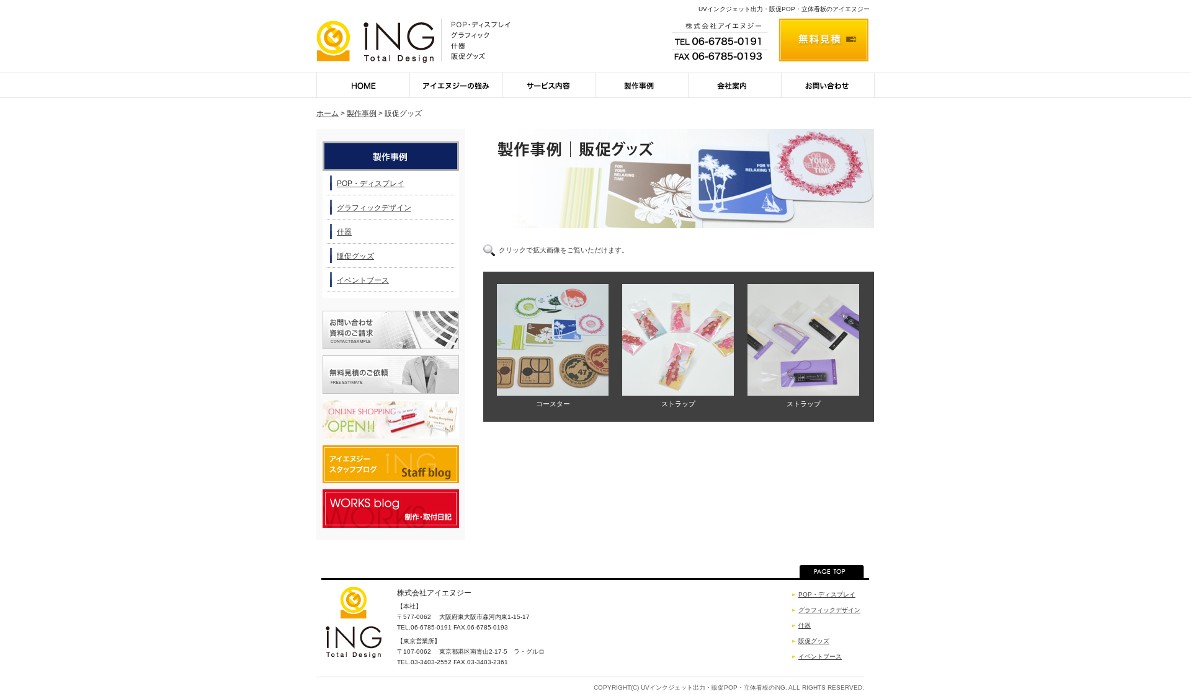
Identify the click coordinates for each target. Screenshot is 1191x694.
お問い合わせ (828, 85)
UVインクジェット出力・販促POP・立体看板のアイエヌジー (784, 9)
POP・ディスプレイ (370, 183)
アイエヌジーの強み (455, 85)
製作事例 (642, 85)
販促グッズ (355, 256)
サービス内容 (549, 85)
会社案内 (735, 85)
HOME (362, 85)
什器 (344, 232)
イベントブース (363, 280)
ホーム (327, 113)
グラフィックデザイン (374, 207)
